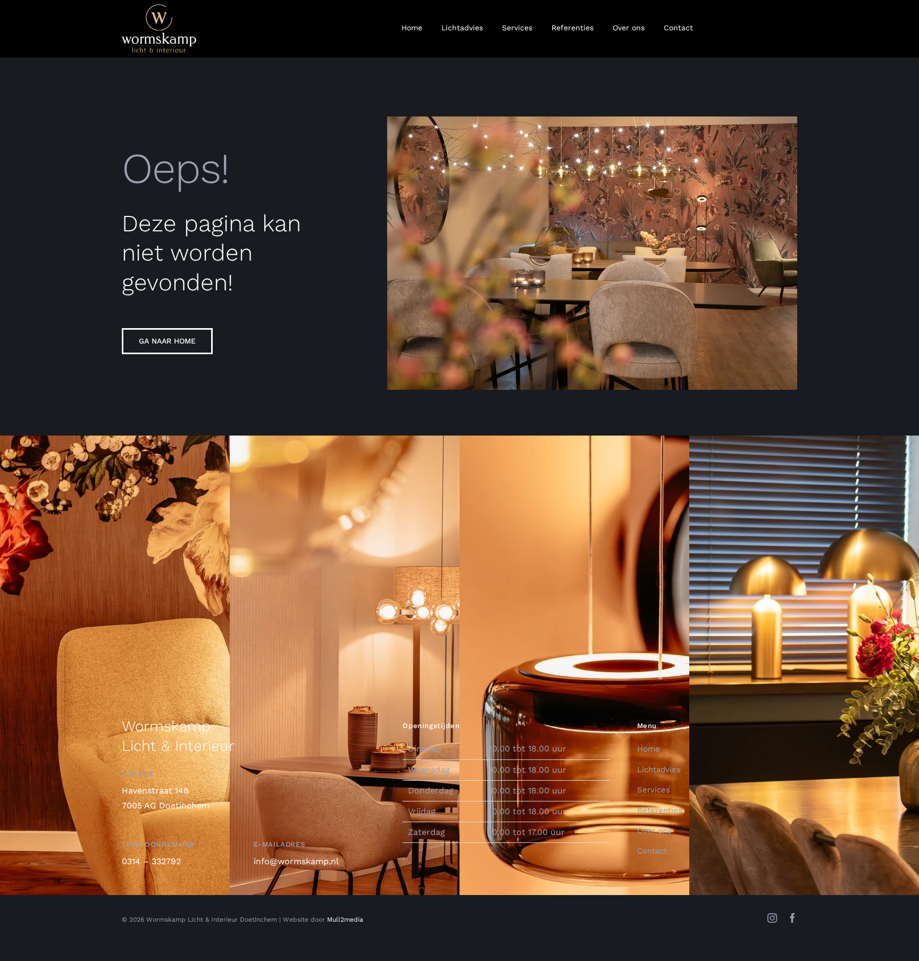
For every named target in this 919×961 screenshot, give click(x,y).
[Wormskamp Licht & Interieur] (159, 8)
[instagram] (772, 918)
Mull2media (345, 919)
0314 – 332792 (151, 861)
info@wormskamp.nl (296, 861)
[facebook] (792, 918)
